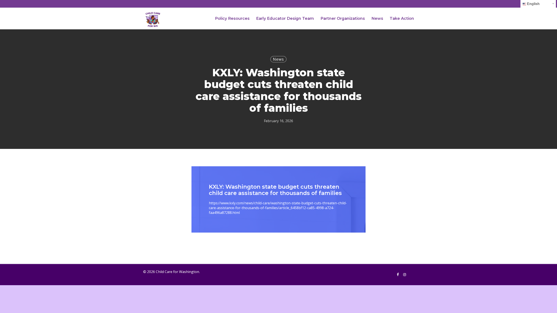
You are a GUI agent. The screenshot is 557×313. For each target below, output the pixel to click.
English (533, 4)
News (278, 59)
